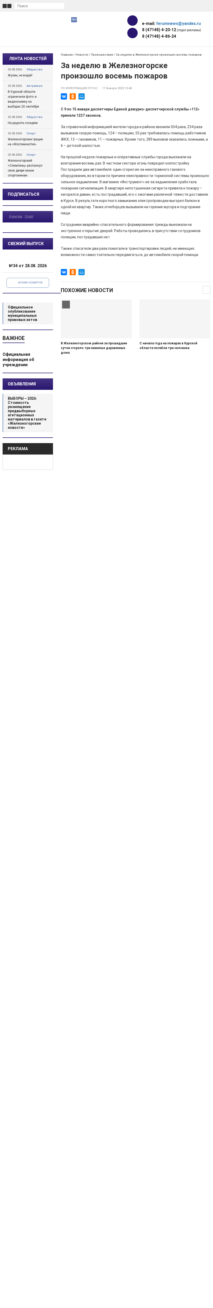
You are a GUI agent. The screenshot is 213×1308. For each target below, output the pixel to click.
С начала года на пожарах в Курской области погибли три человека (168, 345)
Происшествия (102, 54)
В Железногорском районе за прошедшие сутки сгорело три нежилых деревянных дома (94, 347)
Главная (67, 54)
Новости (82, 54)
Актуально (34, 86)
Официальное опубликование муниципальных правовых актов (22, 313)
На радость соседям (23, 123)
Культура (15, 216)
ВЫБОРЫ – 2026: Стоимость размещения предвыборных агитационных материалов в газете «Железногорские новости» (27, 413)
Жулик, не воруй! (20, 75)
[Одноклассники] (73, 96)
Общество (34, 69)
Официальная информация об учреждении (18, 359)
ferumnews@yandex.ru (178, 23)
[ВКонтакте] (64, 96)
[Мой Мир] (81, 96)
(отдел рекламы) (171, 29)
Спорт (31, 133)
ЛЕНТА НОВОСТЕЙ (27, 58)
